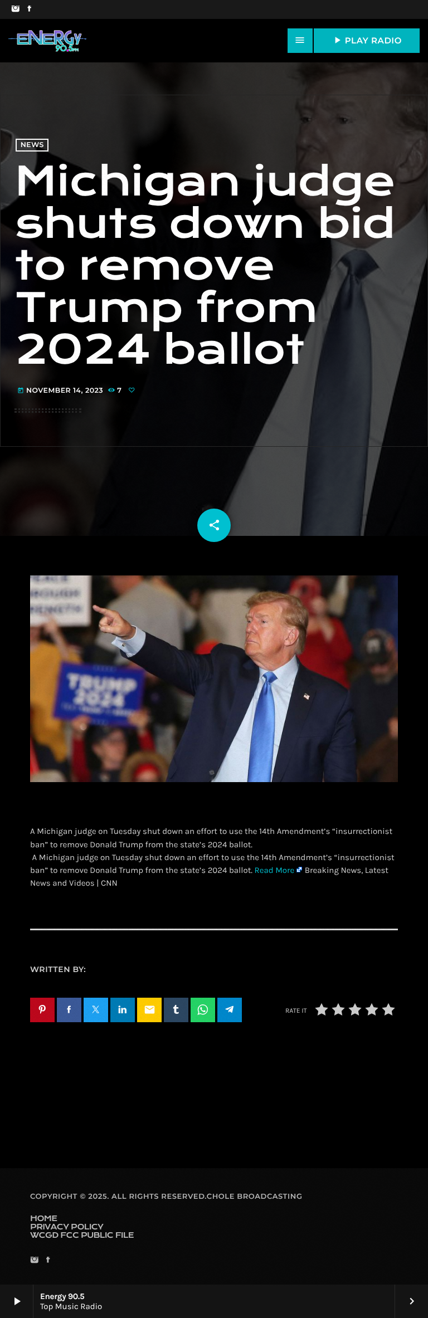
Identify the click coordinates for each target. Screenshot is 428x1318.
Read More (275, 870)
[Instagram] (15, 9)
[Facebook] (29, 9)
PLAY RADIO (367, 40)
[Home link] (47, 40)
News (32, 145)
